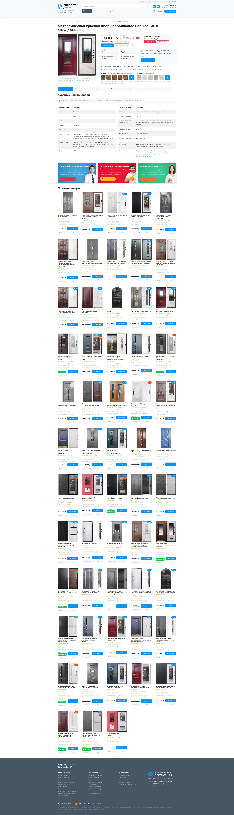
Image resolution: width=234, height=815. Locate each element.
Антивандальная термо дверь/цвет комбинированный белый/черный (141, 592)
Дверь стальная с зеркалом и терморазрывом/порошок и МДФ (91, 357)
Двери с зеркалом (64, 784)
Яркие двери (146, 156)
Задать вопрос (107, 45)
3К (76, 572)
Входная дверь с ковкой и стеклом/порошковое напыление (164, 216)
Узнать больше (149, 41)
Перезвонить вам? (95, 790)
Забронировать (148, 60)
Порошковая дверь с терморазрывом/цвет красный (165, 310)
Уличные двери (156, 151)
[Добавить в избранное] (132, 45)
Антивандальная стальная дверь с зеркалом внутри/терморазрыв (66, 498)
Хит (101, 337)
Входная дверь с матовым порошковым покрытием (139, 356)
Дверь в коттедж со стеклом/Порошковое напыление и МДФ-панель (165, 357)
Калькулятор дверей (95, 782)
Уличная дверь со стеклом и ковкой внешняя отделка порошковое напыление (140, 545)
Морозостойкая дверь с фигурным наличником (114, 544)
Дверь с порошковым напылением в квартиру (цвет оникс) (165, 498)
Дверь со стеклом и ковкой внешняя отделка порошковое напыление (165, 263)
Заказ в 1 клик (63, 232)
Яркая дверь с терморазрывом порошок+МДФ (116, 639)
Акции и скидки (93, 777)
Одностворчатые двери (158, 153)
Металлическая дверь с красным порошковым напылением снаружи (65, 735)
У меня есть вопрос (148, 179)
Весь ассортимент (64, 775)
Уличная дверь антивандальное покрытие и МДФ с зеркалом (141, 262)
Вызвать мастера (94, 793)
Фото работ (110, 11)
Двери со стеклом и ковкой (67, 791)
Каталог (87, 11)
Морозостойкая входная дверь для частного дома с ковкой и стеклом (165, 405)
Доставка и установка (95, 775)
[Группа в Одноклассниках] (175, 2)
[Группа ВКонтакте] (172, 2)
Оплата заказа (92, 784)
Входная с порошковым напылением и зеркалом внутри (141, 310)
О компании (122, 11)
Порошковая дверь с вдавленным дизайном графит (92, 262)
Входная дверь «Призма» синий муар (166, 451)
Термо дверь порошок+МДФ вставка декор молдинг (91, 591)
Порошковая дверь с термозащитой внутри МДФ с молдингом (67, 545)
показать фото (108, 138)
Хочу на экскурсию (68, 179)
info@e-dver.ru (143, 1)
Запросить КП (166, 1)
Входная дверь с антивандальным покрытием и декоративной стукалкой (68, 405)
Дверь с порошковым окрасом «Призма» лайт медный (141, 451)
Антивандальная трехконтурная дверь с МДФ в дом (67, 592)
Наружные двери (169, 151)
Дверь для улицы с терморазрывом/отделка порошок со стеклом (114, 452)
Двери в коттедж (63, 789)
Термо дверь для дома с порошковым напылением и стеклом (165, 640)
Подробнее (72, 228)
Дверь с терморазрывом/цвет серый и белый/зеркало (165, 686)
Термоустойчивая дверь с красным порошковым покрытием (90, 311)
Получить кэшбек (162, 41)
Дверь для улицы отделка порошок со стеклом (115, 686)
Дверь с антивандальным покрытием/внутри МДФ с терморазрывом (90, 405)
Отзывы (133, 11)
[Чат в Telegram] (158, 6)
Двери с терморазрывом (66, 782)
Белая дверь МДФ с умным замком (140, 404)
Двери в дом (62, 780)
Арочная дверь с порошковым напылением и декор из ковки (165, 591)
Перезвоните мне (108, 179)
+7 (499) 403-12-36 (169, 5)
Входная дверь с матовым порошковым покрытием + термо (90, 640)
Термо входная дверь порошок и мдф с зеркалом (141, 215)
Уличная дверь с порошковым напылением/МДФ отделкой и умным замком (140, 498)
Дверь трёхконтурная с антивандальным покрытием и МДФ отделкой (68, 640)
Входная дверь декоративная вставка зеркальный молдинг (116, 262)
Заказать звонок (170, 11)
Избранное (159, 11)
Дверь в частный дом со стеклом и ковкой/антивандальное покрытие (115, 357)
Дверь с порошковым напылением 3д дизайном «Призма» (90, 687)
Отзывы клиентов (124, 780)
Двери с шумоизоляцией (66, 793)
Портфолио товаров (124, 775)
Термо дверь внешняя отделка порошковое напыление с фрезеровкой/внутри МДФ (67, 311)
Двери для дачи (63, 786)
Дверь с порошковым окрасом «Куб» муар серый (67, 215)
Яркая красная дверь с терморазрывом (89, 497)
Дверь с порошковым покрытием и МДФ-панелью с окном (67, 357)
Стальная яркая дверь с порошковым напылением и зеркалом (140, 687)
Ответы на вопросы (94, 786)
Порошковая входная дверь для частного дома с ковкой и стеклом (92, 216)
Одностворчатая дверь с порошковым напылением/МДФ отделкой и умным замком (117, 592)
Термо (124, 193)
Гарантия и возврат (94, 780)
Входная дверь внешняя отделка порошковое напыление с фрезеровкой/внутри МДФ (66, 264)
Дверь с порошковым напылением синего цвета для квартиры (67, 452)
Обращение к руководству (127, 784)
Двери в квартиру (64, 777)
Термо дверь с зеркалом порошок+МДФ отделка (114, 497)
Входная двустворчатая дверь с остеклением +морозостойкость (117, 404)
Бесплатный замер (154, 1)
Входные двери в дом (143, 151)
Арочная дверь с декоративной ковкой (117, 310)
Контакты (143, 11)
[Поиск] (147, 6)
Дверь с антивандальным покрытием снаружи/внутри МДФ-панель (67, 687)
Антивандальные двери (155, 155)
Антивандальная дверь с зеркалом (90, 544)
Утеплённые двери (142, 153)
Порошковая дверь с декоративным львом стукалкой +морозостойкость (141, 640)
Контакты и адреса (124, 782)
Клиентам (97, 11)
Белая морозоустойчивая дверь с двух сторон (117, 215)
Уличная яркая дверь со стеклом (114, 734)
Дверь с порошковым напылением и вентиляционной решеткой (166, 545)
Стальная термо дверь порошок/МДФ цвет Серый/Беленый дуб (91, 735)
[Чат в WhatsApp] (154, 6)
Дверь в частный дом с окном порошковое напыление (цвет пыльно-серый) (91, 452)
